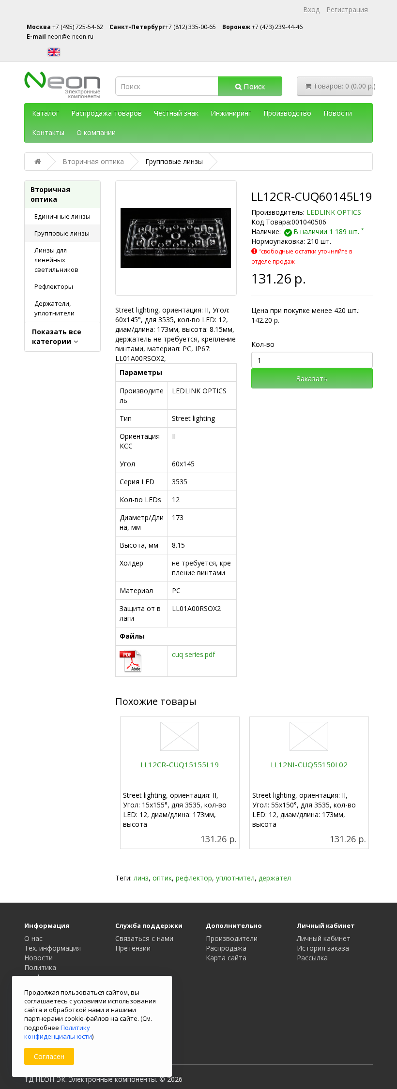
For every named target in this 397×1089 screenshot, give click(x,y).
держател (275, 877)
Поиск (253, 86)
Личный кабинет (324, 938)
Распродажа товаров (106, 113)
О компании (96, 132)
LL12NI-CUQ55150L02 (309, 764)
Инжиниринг (231, 113)
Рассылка (312, 957)
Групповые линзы (62, 233)
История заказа (323, 948)
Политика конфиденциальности (59, 972)
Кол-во (263, 344)
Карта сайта (226, 957)
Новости (337, 113)
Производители (232, 938)
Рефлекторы (53, 286)
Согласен (49, 1056)
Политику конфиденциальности (58, 1032)
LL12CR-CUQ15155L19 (179, 764)
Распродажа (226, 948)
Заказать (312, 378)
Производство (287, 113)
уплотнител (235, 877)
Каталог (45, 113)
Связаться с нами (144, 938)
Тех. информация (52, 948)
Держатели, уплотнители (54, 308)
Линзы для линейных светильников (56, 260)
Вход (311, 9)
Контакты (48, 132)
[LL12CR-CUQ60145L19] (176, 238)
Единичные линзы (62, 216)
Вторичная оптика (50, 194)
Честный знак (176, 113)
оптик (162, 877)
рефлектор (194, 877)
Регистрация (347, 9)
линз (141, 877)
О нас (33, 938)
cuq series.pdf (193, 654)
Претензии (133, 948)
